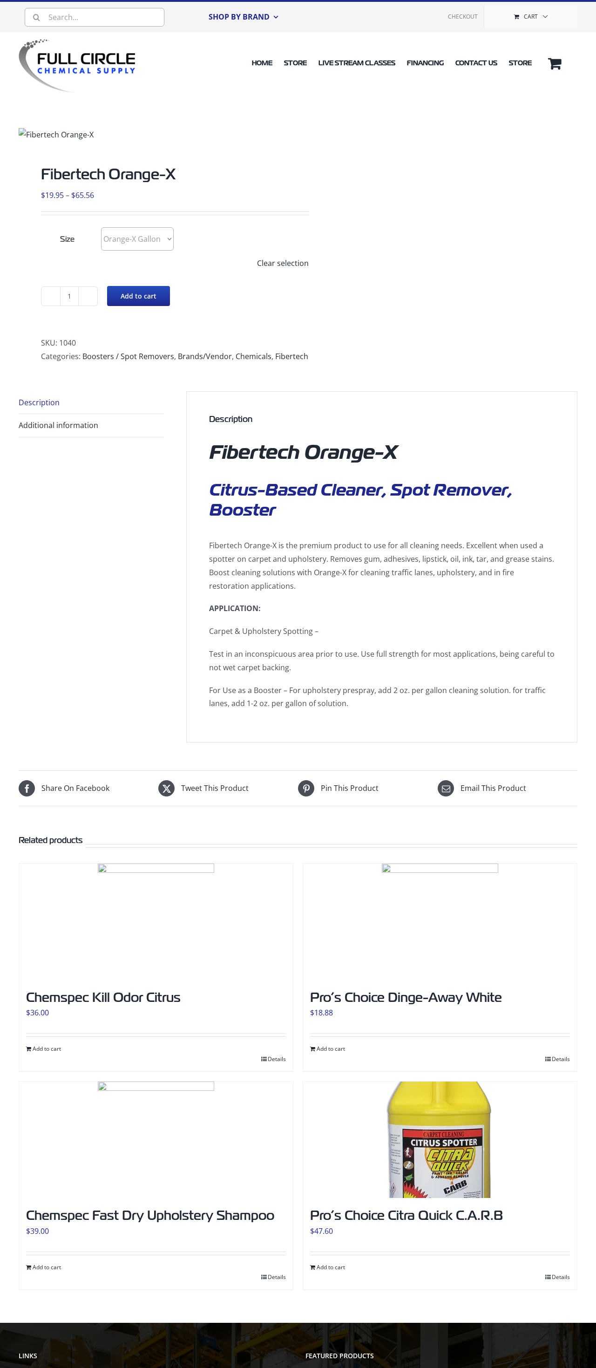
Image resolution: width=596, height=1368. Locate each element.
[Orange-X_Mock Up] (135, 135)
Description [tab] (39, 402)
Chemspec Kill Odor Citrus (103, 997)
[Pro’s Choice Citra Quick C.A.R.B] (440, 1140)
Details (277, 1059)
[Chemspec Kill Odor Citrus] (156, 922)
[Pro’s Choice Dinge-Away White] (440, 922)
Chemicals (253, 356)
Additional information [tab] (58, 425)
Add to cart (138, 296)
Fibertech (291, 356)
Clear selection (283, 263)
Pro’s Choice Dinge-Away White (406, 997)
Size (67, 239)
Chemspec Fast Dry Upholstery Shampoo (150, 1215)
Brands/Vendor (205, 356)
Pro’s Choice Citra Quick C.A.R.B (406, 1215)
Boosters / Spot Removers (128, 356)
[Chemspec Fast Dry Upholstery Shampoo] (156, 1140)
